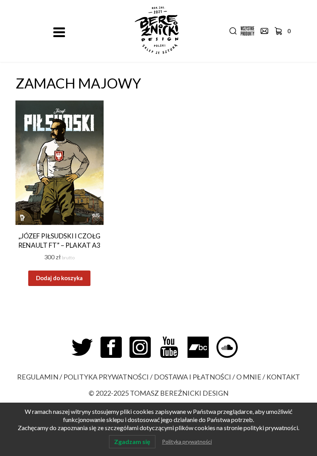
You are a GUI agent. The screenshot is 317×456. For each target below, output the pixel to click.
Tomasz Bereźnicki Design (179, 393)
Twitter (86, 347)
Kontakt (264, 31)
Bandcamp (202, 347)
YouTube (173, 347)
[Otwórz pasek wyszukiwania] (233, 31)
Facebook (115, 347)
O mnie (248, 376)
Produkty (247, 31)
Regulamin (37, 376)
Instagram (144, 347)
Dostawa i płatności (192, 376)
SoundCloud (231, 347)
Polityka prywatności (106, 376)
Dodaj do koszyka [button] (59, 277)
